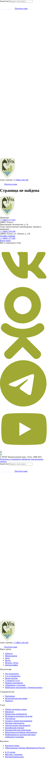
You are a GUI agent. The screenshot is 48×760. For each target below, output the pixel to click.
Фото (7, 658)
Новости (9, 653)
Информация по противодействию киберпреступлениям (20, 735)
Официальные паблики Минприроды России (25, 748)
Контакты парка (12, 745)
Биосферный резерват (14, 728)
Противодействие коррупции (18, 730)
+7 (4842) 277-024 (7, 220)
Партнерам (10, 696)
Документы (10, 718)
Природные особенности (16, 714)
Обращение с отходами (15, 685)
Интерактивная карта (14, 757)
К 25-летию (10, 752)
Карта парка (5, 240)
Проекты (9, 701)
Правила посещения (14, 683)
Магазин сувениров (13, 754)
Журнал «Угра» (12, 663)
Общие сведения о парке (16, 709)
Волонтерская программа (16, 698)
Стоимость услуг (12, 680)
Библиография (11, 665)
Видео (8, 660)
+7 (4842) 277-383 (7, 238)
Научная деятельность (14, 723)
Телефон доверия (7, 236)
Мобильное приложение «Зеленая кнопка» (24, 687)
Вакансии (9, 712)
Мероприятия (11, 656)
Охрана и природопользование (18, 721)
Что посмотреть (12, 674)
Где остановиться (12, 676)
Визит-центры (11, 678)
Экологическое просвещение (17, 725)
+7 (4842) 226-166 (20, 180)
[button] (1, 4)
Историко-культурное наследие (18, 716)
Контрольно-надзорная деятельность (21, 732)
